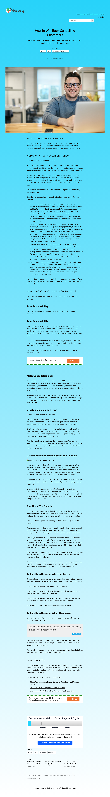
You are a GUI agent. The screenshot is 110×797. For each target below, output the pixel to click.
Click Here (73, 361)
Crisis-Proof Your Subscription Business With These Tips (52, 691)
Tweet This (77, 633)
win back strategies (67, 775)
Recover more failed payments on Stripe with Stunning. (55, 788)
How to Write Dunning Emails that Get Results (47, 688)
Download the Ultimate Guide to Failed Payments (55, 742)
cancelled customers (35, 775)
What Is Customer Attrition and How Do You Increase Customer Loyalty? (34, 763)
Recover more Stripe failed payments (90, 14)
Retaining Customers (56, 58)
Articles (101, 17)
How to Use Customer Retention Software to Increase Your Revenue (70, 763)
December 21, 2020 (33, 778)
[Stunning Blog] (30, 10)
